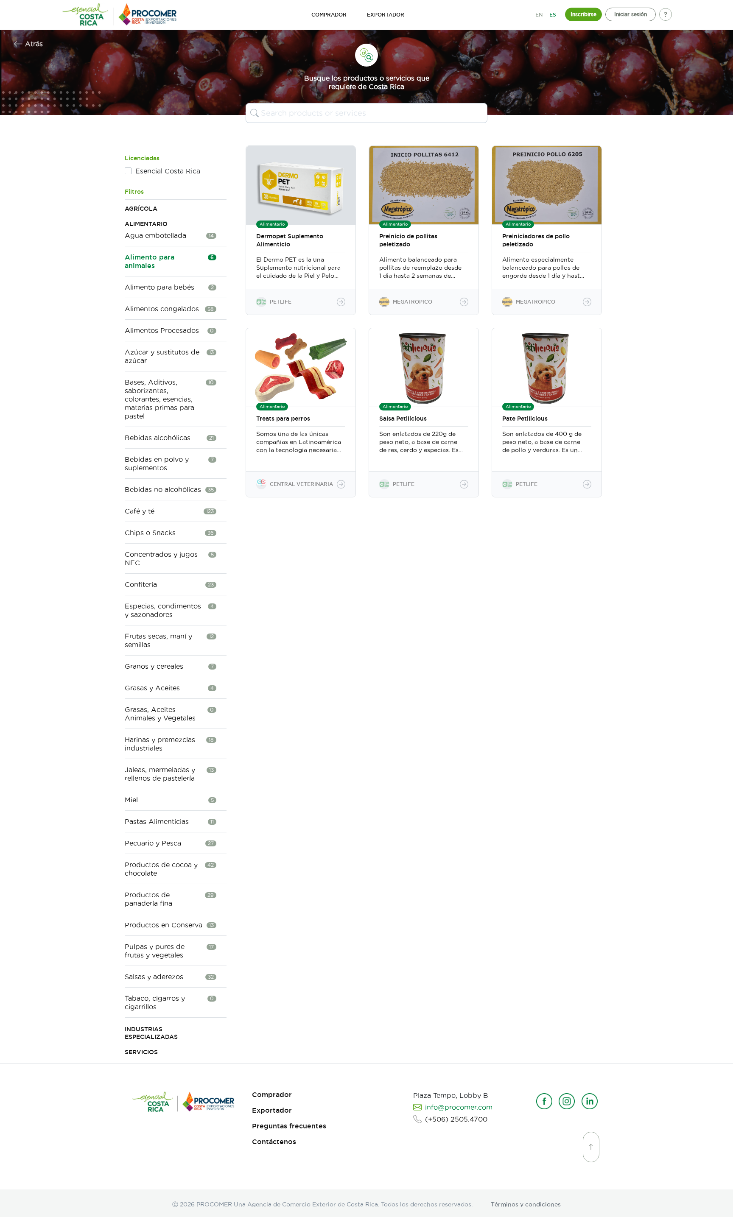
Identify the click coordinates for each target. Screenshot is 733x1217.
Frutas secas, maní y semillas (169, 640)
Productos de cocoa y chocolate (169, 869)
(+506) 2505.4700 (456, 1119)
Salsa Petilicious (403, 418)
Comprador (272, 1094)
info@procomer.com (458, 1107)
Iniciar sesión (630, 14)
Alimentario (146, 224)
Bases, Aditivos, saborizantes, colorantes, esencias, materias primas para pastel (169, 399)
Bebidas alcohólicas (169, 437)
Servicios (141, 1052)
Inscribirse (583, 14)
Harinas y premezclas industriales (169, 744)
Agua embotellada (169, 235)
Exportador (272, 1110)
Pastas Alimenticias (169, 821)
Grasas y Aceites (169, 688)
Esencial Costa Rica (167, 171)
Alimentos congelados (169, 309)
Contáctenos (274, 1141)
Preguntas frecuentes (289, 1126)
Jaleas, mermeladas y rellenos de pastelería (169, 774)
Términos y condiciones (526, 1204)
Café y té (169, 511)
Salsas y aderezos (169, 976)
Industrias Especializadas (151, 1033)
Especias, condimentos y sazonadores (169, 610)
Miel (169, 800)
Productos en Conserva (169, 925)
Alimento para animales (169, 261)
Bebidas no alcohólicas (169, 489)
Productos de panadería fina (169, 899)
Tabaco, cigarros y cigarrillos (169, 1002)
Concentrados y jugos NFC (169, 558)
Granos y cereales (169, 666)
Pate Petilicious (525, 418)
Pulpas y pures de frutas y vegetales (169, 951)
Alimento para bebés (169, 287)
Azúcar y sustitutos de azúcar (169, 356)
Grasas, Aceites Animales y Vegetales (169, 714)
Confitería (169, 584)
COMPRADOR (329, 14)
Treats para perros (283, 418)
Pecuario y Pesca (169, 843)
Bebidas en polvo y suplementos (169, 463)
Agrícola (141, 208)
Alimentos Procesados (169, 330)
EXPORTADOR (385, 14)
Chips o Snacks (169, 532)
